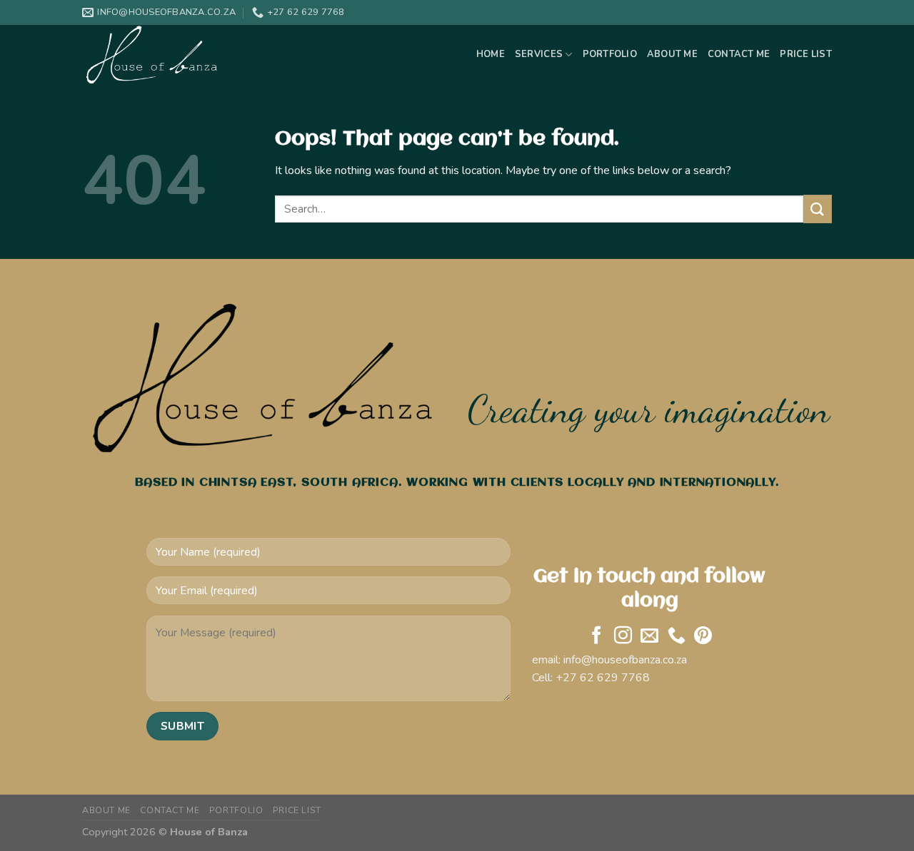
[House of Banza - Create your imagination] (153, 54)
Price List (806, 54)
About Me (672, 54)
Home (490, 54)
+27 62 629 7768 (603, 678)
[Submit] (817, 209)
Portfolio (610, 54)
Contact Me (739, 54)
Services (539, 54)
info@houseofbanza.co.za (625, 660)
